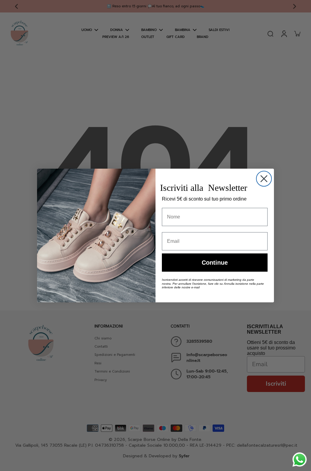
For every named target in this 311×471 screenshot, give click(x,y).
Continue (215, 262)
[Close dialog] (264, 178)
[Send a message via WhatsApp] (299, 459)
